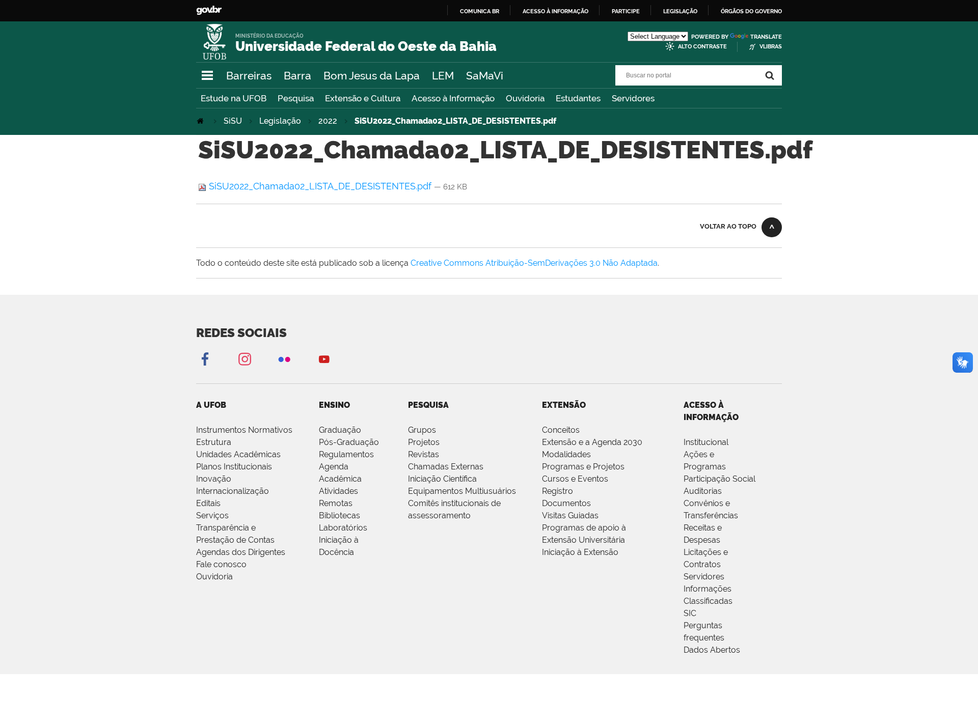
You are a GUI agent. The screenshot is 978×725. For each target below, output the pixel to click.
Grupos (422, 430)
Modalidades (566, 454)
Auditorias (703, 491)
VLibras (770, 46)
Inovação (213, 479)
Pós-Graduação (349, 442)
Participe (626, 11)
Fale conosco (221, 564)
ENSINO (334, 405)
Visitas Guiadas (570, 515)
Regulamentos (346, 454)
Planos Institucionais (234, 466)
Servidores (633, 98)
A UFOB (211, 405)
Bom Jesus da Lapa (371, 75)
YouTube (324, 358)
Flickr (284, 358)
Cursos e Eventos (575, 479)
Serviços (212, 515)
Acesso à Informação (453, 98)
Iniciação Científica (442, 479)
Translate (766, 37)
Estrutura (213, 442)
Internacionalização (232, 491)
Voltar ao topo (728, 226)
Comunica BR (479, 11)
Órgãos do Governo (751, 11)
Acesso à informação (555, 11)
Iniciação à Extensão (580, 552)
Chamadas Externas (445, 466)
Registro (557, 491)
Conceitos (561, 430)
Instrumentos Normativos (244, 430)
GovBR (209, 10)
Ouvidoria (525, 98)
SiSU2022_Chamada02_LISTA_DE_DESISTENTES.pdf (320, 186)
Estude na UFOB (233, 98)
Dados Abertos (712, 650)
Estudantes (578, 98)
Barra (297, 75)
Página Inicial (201, 121)
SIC (690, 613)
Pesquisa (296, 98)
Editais (208, 503)
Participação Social (719, 479)
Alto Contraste (702, 46)
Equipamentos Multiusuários (462, 491)
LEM (443, 75)
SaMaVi (484, 75)
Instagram (244, 358)
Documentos (566, 503)
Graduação (340, 430)
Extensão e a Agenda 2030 (592, 442)
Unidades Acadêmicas (238, 454)
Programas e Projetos (583, 466)
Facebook (204, 358)
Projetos (424, 442)
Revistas (423, 454)
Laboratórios (343, 528)
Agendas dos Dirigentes (240, 552)
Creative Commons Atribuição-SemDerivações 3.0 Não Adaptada (534, 263)
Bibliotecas (339, 515)
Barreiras (248, 75)
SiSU (233, 121)
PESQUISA (428, 405)
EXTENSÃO (564, 405)
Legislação (680, 11)
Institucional (706, 442)
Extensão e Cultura (362, 98)
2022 (327, 121)
